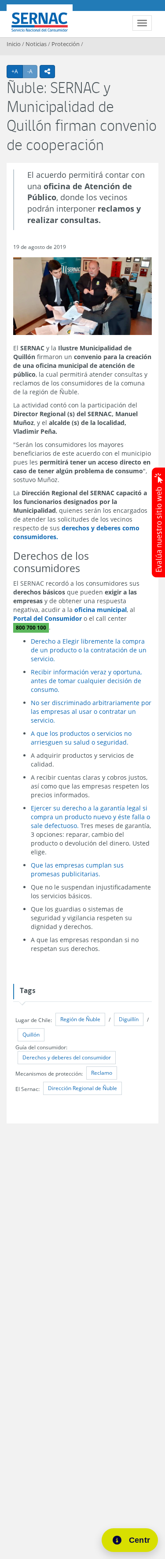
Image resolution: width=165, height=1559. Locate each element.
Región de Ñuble (80, 1019)
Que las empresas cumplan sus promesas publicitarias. (77, 869)
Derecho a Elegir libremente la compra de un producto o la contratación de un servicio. (89, 650)
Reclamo (101, 1073)
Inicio (14, 44)
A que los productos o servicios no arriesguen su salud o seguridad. (81, 737)
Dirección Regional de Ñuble (82, 1088)
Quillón (31, 1034)
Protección (65, 44)
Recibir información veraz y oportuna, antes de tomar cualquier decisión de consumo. (86, 681)
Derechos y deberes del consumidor (66, 1057)
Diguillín (129, 1019)
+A (17, 71)
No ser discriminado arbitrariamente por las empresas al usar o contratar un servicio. (91, 711)
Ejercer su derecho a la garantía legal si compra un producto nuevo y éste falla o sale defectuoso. (90, 817)
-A (32, 71)
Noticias (36, 44)
